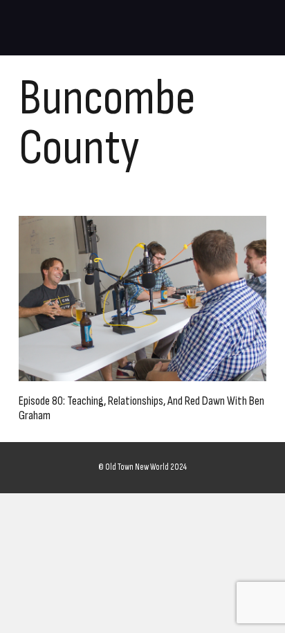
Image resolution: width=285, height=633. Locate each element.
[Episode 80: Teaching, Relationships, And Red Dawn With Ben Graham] (142, 298)
